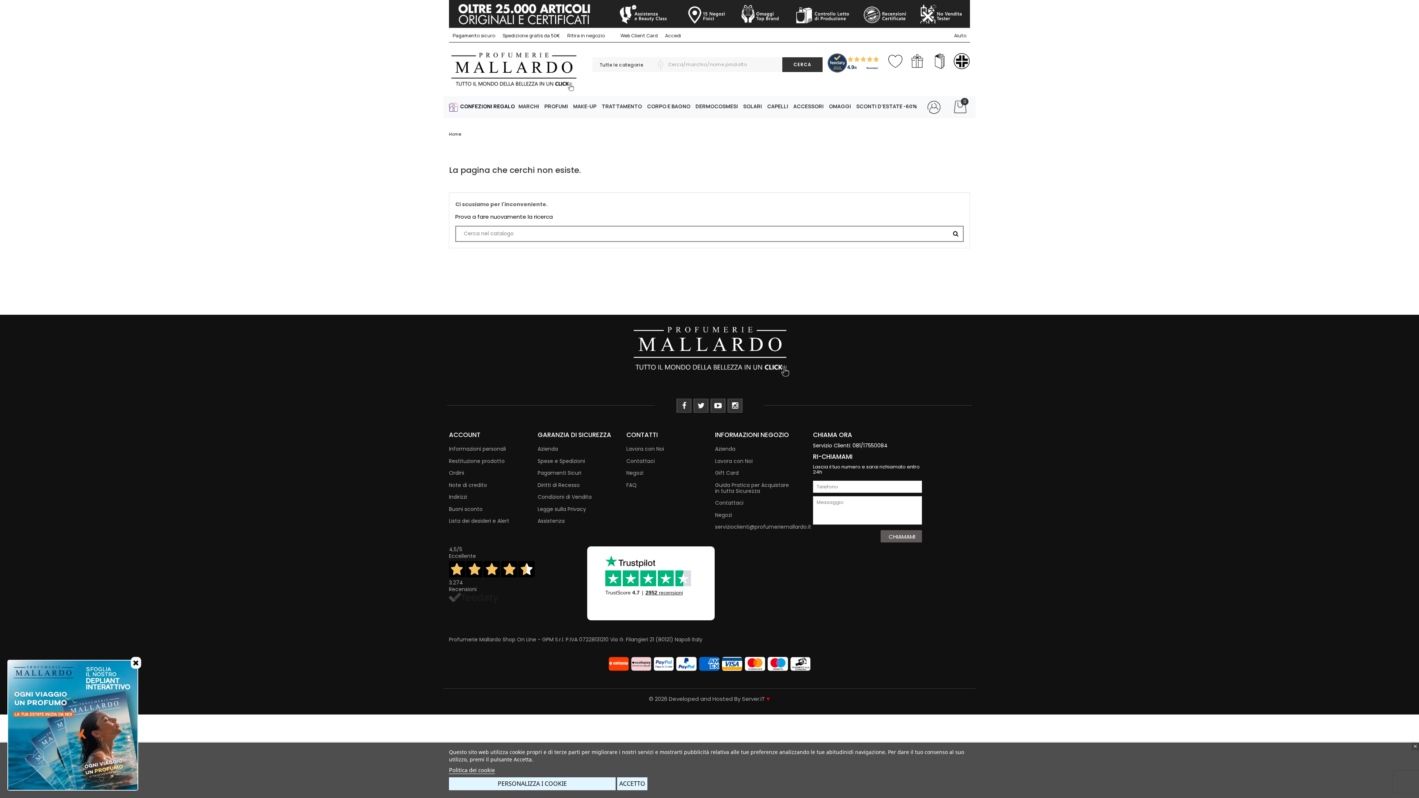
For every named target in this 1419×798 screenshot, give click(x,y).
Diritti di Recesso (559, 485)
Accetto (632, 784)
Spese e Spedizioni (561, 461)
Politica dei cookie (472, 770)
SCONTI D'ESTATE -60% (886, 106)
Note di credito (468, 485)
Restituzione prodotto (477, 461)
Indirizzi (458, 497)
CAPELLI (777, 106)
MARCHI (528, 106)
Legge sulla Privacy (562, 509)
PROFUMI (556, 106)
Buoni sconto (466, 509)
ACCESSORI (808, 106)
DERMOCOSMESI (716, 106)
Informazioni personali (477, 449)
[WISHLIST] (895, 59)
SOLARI (752, 106)
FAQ (631, 485)
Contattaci (640, 461)
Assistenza (551, 521)
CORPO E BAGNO (668, 106)
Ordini (456, 473)
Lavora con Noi (645, 449)
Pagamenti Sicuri (559, 473)
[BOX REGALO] (917, 61)
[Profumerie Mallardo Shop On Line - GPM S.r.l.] (709, 350)
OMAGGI (840, 106)
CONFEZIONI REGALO (487, 106)
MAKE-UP (584, 106)
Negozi (634, 473)
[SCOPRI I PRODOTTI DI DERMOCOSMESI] (961, 61)
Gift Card (727, 473)
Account (464, 434)
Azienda (548, 449)
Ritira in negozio (586, 35)
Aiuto (960, 35)
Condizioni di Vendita (565, 497)
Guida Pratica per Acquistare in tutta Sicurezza (752, 488)
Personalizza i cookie (532, 784)
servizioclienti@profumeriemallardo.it (763, 527)
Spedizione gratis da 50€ (531, 35)
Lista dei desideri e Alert (479, 521)
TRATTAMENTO (622, 106)
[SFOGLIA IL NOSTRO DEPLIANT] (939, 61)
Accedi (673, 35)
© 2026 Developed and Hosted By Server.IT (709, 699)
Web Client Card (638, 35)
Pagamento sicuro (474, 35)
